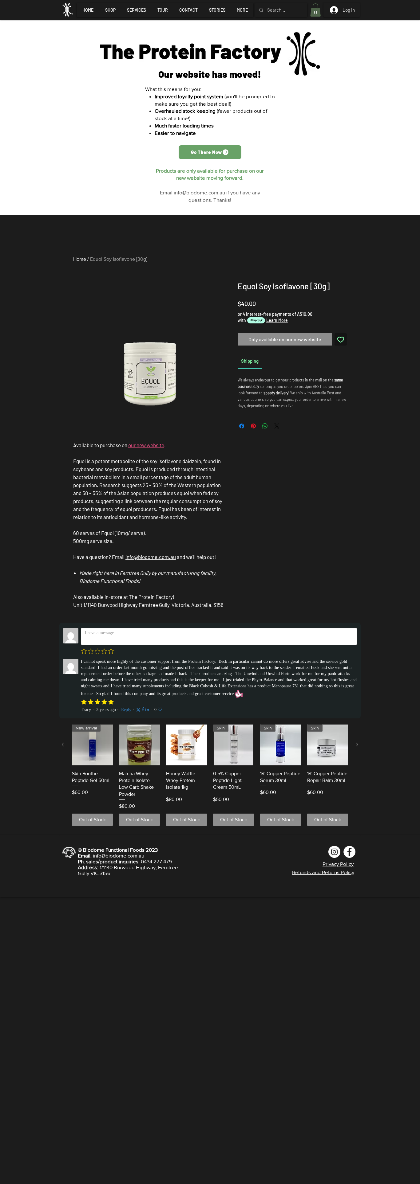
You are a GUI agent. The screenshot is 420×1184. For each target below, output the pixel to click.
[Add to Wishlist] (341, 339)
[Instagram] (334, 852)
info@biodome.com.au (199, 192)
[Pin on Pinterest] (253, 426)
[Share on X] (276, 426)
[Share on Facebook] (241, 426)
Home (79, 259)
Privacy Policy (338, 864)
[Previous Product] (63, 744)
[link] (250, 361)
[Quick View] (139, 745)
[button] (315, 10)
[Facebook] (349, 852)
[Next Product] (357, 744)
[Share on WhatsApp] (265, 426)
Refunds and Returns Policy (323, 872)
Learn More (277, 320)
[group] (210, 775)
